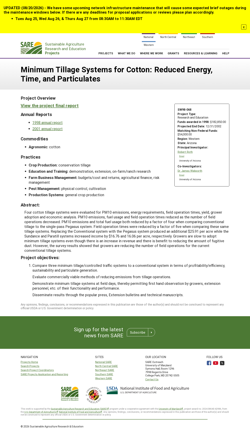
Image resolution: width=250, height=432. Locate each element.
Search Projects (30, 366)
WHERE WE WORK (151, 53)
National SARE (103, 362)
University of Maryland (170, 408)
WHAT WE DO (126, 53)
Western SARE (103, 378)
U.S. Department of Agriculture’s (40, 411)
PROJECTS (105, 53)
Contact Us (151, 379)
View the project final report (50, 105)
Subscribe (137, 332)
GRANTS (173, 53)
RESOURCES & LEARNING (200, 53)
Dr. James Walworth (190, 170)
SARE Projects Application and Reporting (44, 374)
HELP (225, 53)
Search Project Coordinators (37, 370)
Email (181, 156)
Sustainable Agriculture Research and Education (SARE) (79, 408)
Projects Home (29, 362)
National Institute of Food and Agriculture (79, 411)
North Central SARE (106, 366)
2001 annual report (47, 128)
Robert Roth (185, 151)
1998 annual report (47, 122)
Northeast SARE (104, 370)
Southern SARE (104, 374)
